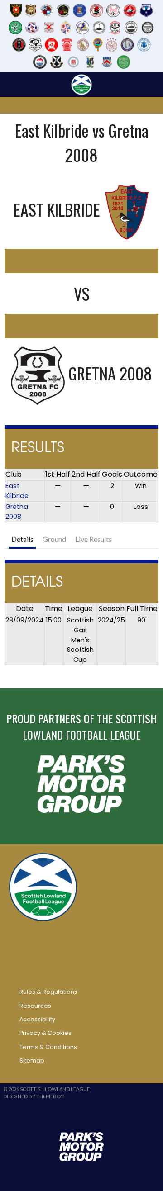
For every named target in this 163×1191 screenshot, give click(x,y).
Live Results (93, 539)
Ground (54, 539)
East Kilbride (17, 490)
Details (22, 539)
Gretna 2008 (16, 511)
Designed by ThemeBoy (33, 1096)
